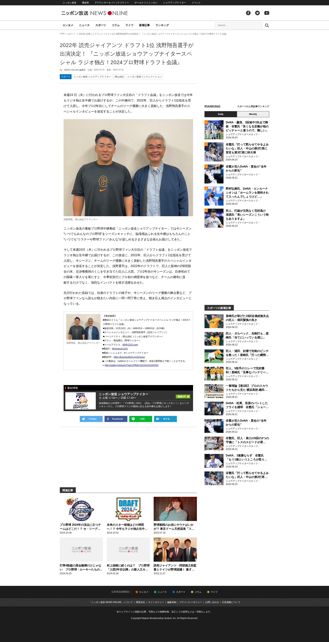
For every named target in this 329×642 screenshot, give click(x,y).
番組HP (183, 395)
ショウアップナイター (174, 2)
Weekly (253, 114)
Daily (221, 114)
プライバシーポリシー (190, 602)
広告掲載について (231, 602)
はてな (165, 419)
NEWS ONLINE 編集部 (74, 70)
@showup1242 (120, 348)
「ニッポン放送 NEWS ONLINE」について (111, 602)
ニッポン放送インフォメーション (144, 76)
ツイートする (91, 419)
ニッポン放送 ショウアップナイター (92, 76)
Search (267, 25)
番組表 (85, 2)
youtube (266, 13)
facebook (248, 13)
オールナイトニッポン (146, 2)
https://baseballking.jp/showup (129, 357)
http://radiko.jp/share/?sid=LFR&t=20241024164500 (131, 365)
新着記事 (144, 25)
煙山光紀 (119, 76)
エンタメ (68, 25)
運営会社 (140, 602)
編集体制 (171, 602)
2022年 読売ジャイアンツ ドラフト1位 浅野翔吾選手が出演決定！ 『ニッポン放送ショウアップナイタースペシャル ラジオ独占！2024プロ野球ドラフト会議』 (127, 53)
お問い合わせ (212, 602)
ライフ (129, 25)
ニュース (84, 25)
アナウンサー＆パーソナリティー (112, 2)
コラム (116, 25)
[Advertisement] (236, 67)
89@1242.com (130, 344)
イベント (196, 2)
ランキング (162, 25)
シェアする (116, 419)
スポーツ (100, 25)
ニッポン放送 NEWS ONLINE (102, 13)
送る (140, 419)
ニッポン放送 (69, 2)
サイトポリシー (156, 602)
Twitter (257, 13)
